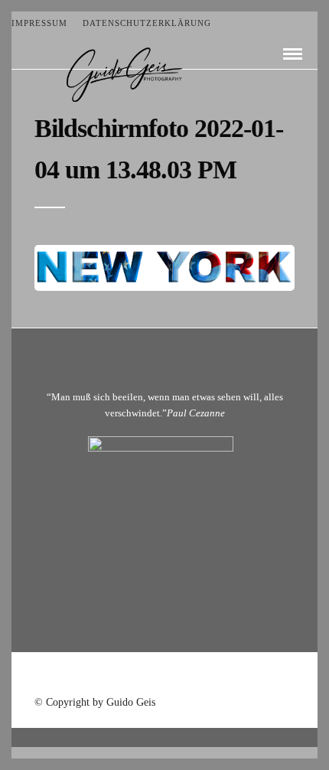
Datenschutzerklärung (147, 23)
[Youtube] (164, 676)
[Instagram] (204, 676)
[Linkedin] (184, 676)
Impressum (39, 23)
